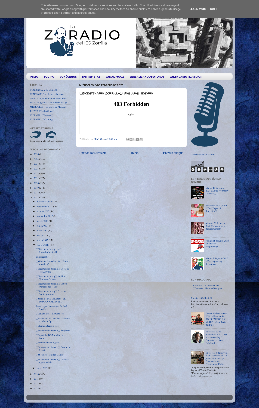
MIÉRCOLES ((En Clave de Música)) (48, 106)
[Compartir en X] (134, 139)
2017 (36, 197)
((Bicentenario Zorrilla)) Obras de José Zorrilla (52, 270)
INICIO (34, 76)
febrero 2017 (43, 244)
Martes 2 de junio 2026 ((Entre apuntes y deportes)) (217, 261)
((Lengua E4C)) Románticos (50, 313)
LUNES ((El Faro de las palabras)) (47, 94)
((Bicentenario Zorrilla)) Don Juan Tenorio (53, 349)
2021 (36, 178)
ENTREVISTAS (91, 76)
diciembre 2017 (45, 201)
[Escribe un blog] (130, 139)
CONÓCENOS (68, 76)
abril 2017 (42, 235)
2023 (36, 168)
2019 (36, 187)
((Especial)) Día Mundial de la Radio (51, 336)
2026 (36, 154)
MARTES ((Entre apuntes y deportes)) (48, 98)
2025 (36, 158)
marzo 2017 (43, 240)
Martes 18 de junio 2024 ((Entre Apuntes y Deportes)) (217, 190)
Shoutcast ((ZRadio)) (201, 297)
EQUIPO (49, 76)
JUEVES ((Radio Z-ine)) (42, 111)
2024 (36, 163)
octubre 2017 (43, 211)
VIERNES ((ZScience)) (41, 115)
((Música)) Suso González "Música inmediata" (53, 263)
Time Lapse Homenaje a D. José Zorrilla (51, 308)
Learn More (198, 9)
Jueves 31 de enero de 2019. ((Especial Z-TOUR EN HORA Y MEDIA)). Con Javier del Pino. (216, 319)
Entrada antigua (173, 152)
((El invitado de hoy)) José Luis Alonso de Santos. (51, 278)
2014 (36, 383)
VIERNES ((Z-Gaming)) (42, 119)
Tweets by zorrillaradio (202, 154)
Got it (214, 9)
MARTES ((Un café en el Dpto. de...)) (48, 102)
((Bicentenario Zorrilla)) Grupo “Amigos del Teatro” (51, 285)
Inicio (134, 152)
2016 (36, 374)
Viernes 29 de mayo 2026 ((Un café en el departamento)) (216, 225)
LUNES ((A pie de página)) (43, 89)
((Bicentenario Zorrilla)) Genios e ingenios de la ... (52, 361)
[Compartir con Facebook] (137, 139)
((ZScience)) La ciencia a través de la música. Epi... (53, 320)
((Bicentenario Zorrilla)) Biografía (53, 330)
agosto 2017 (43, 220)
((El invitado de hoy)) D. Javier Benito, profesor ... (51, 293)
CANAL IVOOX (115, 76)
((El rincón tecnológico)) (48, 325)
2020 (36, 183)
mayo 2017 (42, 230)
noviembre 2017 (45, 206)
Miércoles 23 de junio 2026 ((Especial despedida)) (216, 208)
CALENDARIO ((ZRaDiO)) (186, 76)
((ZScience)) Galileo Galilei (49, 354)
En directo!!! (42, 256)
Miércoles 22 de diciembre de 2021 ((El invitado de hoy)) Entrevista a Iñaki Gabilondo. (217, 337)
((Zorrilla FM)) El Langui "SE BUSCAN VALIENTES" (51, 300)
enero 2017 (42, 368)
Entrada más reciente (92, 152)
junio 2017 (42, 225)
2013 (36, 388)
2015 (36, 378)
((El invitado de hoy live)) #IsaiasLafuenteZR (48, 251)
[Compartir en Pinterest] (141, 139)
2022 (36, 173)
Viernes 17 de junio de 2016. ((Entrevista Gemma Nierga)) (207, 287)
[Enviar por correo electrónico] (127, 139)
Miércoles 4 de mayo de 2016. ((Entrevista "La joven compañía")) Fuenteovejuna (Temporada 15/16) (217, 358)
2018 (36, 192)
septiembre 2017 (45, 216)
